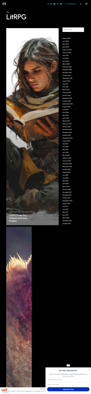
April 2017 (65, 215)
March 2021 (65, 89)
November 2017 (67, 195)
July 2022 (65, 55)
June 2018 (65, 178)
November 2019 (67, 132)
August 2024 (66, 38)
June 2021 (65, 87)
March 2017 (65, 218)
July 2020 (65, 109)
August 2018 (66, 172)
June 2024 (65, 41)
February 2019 (66, 158)
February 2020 (67, 124)
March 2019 (65, 155)
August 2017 (66, 203)
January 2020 (66, 126)
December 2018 (67, 163)
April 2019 (65, 152)
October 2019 (66, 135)
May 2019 (65, 149)
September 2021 (67, 78)
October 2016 (66, 223)
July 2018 (65, 175)
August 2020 (66, 106)
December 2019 (67, 129)
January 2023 (66, 52)
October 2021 (66, 75)
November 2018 (67, 166)
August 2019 (66, 141)
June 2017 (65, 209)
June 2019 (65, 146)
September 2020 (67, 104)
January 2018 (66, 189)
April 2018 (65, 183)
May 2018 (65, 181)
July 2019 (65, 144)
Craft (19, 212)
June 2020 (65, 112)
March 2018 (66, 186)
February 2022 (67, 67)
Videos (32, 212)
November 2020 (67, 98)
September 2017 (67, 200)
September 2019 (67, 138)
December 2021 (67, 69)
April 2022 (65, 61)
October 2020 (66, 101)
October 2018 (66, 169)
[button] (68, 370)
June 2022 (65, 58)
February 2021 (66, 92)
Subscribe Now (68, 389)
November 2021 (67, 72)
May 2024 (65, 44)
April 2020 (65, 118)
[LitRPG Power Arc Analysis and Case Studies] (32, 126)
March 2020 (66, 121)
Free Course (25, 212)
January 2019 (66, 161)
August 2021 (66, 81)
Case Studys (13, 212)
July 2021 (65, 84)
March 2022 (66, 64)
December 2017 (67, 192)
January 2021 (66, 95)
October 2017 (66, 198)
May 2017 (65, 212)
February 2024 (67, 49)
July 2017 (65, 206)
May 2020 (65, 115)
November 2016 (67, 220)
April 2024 (65, 47)
